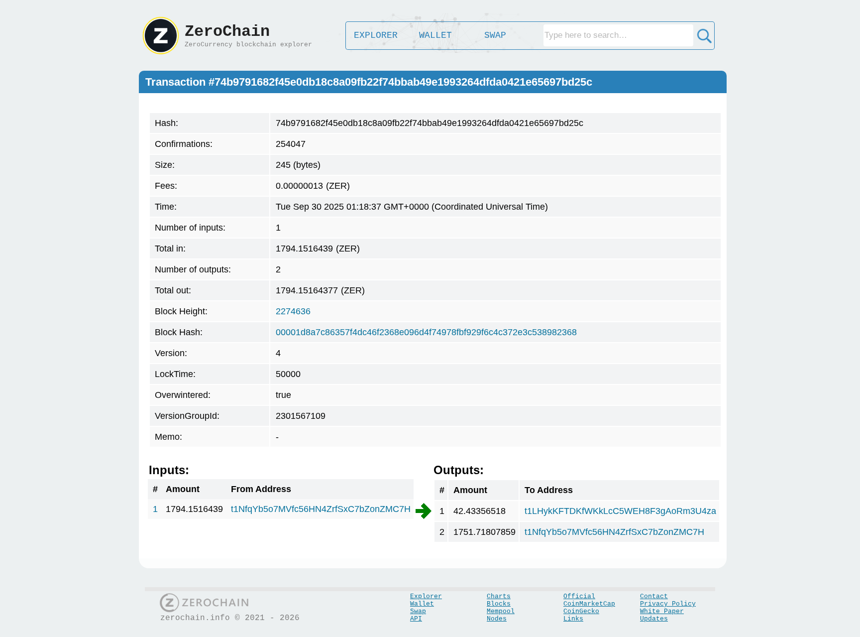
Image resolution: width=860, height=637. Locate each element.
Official (579, 596)
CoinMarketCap (589, 604)
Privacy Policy (668, 604)
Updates (654, 619)
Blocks (499, 604)
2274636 (293, 311)
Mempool (501, 611)
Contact (654, 596)
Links (573, 619)
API (416, 619)
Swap (418, 611)
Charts (499, 596)
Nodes (497, 619)
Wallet (422, 604)
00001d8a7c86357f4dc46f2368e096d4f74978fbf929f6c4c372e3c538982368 (426, 332)
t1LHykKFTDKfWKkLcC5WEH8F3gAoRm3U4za (620, 511)
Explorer (426, 596)
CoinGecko (581, 611)
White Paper (662, 611)
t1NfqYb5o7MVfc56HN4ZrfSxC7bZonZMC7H (321, 509)
